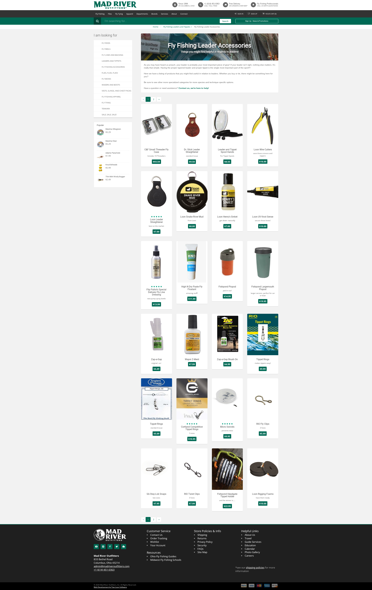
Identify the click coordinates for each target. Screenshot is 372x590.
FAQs (200, 548)
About (174, 14)
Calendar (250, 548)
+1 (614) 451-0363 (211, 4)
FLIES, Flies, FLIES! (110, 73)
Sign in (240, 14)
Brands (154, 14)
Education (250, 545)
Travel (248, 538)
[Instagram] (103, 546)
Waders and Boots (111, 84)
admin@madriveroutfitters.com (111, 566)
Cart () (270, 14)
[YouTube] (96, 546)
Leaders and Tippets (111, 61)
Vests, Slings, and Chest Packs (116, 90)
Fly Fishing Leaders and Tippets (176, 26)
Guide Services (253, 541)
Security (202, 545)
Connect (184, 14)
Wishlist (154, 541)
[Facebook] (109, 546)
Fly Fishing (99, 14)
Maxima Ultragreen (113, 129)
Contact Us (156, 534)
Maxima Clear (111, 141)
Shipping (202, 534)
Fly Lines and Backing (112, 55)
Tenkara (106, 108)
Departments (142, 14)
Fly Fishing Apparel (111, 96)
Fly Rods (106, 43)
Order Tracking (158, 538)
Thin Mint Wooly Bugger (115, 176)
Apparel (129, 14)
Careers (249, 555)
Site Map (202, 552)
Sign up (254, 14)
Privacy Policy (205, 541)
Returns (201, 538)
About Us (250, 534)
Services (164, 14)
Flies (110, 14)
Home (155, 26)
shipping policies (255, 567)
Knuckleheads (111, 165)
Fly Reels (106, 49)
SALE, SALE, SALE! (109, 114)
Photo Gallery (252, 552)
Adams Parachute (112, 153)
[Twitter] (116, 546)
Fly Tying (119, 14)
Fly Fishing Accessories (113, 67)
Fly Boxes (106, 78)
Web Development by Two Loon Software (110, 587)
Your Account (157, 545)
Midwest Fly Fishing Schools (165, 560)
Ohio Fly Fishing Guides (163, 556)
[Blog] (123, 546)
